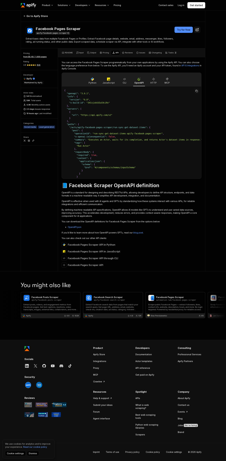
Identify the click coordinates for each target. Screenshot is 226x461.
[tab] (67, 52)
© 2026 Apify (195, 452)
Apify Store (99, 354)
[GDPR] (28, 385)
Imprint (96, 452)
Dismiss (33, 453)
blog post (138, 232)
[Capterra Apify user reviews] (59, 404)
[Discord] (61, 365)
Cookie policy (153, 452)
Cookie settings (174, 452)
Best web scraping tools (145, 416)
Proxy (96, 368)
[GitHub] (44, 365)
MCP (95, 374)
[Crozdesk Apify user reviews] (56, 414)
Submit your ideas (103, 405)
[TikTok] (69, 365)
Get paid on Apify (144, 374)
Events (181, 411)
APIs (137, 398)
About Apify (184, 398)
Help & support (101, 398)
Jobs (187, 425)
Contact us (183, 405)
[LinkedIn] (26, 365)
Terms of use (112, 452)
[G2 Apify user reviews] (29, 414)
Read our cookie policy (35, 447)
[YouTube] (52, 365)
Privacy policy (132, 452)
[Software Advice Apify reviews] (42, 404)
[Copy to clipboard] (196, 91)
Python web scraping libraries (146, 426)
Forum (96, 411)
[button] (105, 348)
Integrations (99, 361)
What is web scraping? (142, 406)
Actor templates (143, 361)
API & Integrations (190, 65)
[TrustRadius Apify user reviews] (43, 414)
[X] (35, 365)
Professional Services (189, 354)
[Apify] (28, 5)
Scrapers (140, 434)
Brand (181, 432)
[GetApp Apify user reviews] (28, 404)
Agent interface (101, 418)
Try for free (183, 29)
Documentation (143, 354)
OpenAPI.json (74, 227)
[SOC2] (39, 385)
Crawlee (97, 381)
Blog (180, 418)
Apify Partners (185, 361)
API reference (142, 368)
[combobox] (197, 30)
